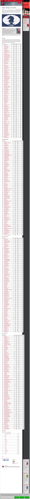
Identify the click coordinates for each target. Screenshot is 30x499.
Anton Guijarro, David (6, 121)
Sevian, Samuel (6, 95)
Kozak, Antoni (6, 311)
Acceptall (27, 497)
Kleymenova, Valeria (6, 407)
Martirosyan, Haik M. (6, 112)
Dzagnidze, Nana (6, 147)
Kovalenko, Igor (6, 108)
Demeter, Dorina (6, 408)
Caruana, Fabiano (6, 47)
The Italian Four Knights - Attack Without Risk (26, 485)
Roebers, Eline (6, 348)
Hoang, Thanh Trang (6, 210)
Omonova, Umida (6, 396)
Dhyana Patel (5, 422)
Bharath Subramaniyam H (7, 308)
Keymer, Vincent (6, 90)
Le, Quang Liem (6, 65)
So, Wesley (5, 49)
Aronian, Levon (6, 48)
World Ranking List (7, 458)
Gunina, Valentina (6, 158)
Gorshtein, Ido (6, 310)
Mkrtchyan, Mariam (6, 364)
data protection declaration (24, 495)
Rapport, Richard (6, 51)
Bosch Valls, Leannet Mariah (7, 403)
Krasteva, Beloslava (6, 377)
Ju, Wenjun (5, 143)
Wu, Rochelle (5, 387)
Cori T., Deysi (5, 222)
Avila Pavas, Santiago (6, 326)
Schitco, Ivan (5, 297)
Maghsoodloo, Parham (7, 77)
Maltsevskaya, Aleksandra (7, 206)
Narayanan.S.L (6, 127)
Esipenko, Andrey (6, 98)
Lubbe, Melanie (6, 229)
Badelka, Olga (6, 166)
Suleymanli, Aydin (6, 265)
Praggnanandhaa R (6, 248)
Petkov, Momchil (6, 278)
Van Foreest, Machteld (7, 358)
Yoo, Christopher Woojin (7, 260)
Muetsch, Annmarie (6, 376)
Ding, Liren (5, 45)
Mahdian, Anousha (6, 418)
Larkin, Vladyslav (6, 323)
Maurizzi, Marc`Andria (7, 281)
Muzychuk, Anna (6, 148)
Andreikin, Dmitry (6, 62)
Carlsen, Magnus (6, 44)
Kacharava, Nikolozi (6, 279)
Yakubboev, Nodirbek (6, 251)
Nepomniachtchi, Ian (6, 50)
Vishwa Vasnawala (6, 357)
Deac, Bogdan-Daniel (6, 82)
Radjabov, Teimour (6, 60)
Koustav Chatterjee (6, 304)
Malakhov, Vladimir (6, 137)
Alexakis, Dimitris (6, 305)
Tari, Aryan (5, 113)
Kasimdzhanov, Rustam (7, 114)
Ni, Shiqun (5, 223)
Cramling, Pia (5, 162)
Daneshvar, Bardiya (6, 296)
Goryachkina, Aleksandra (7, 142)
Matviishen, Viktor (6, 295)
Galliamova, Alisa (6, 175)
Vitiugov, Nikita (6, 66)
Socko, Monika (6, 179)
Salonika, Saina (6, 393)
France (6, 442)
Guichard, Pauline (6, 204)
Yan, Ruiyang (5, 378)
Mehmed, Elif (5, 423)
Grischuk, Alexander (6, 59)
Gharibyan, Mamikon (6, 294)
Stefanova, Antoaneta (6, 159)
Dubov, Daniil (5, 75)
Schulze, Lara (6, 361)
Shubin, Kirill (5, 307)
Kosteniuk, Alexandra (6, 150)
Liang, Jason (5, 321)
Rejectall (21, 497)
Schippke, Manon (6, 405)
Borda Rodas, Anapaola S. (7, 402)
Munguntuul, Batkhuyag (7, 181)
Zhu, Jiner (5, 161)
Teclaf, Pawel (5, 262)
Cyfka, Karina (5, 212)
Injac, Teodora (6, 220)
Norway (6, 452)
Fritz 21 (3, 28)
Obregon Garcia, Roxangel (7, 409)
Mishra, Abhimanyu (6, 258)
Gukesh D (5, 94)
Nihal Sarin (5, 136)
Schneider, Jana (6, 349)
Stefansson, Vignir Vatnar (7, 320)
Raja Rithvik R (6, 293)
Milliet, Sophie (6, 191)
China (5, 436)
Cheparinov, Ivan (6, 92)
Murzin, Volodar (6, 261)
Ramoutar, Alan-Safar (6, 325)
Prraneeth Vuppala (6, 322)
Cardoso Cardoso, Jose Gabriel (8, 289)
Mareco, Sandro (6, 128)
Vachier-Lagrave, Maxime (7, 52)
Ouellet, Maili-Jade (6, 380)
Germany (6, 443)
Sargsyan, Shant (6, 125)
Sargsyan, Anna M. (6, 207)
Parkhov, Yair (5, 313)
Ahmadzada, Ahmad (6, 303)
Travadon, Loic (6, 328)
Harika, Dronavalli (6, 151)
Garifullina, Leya (6, 189)
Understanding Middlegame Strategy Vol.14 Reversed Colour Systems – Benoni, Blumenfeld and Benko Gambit (26, 21)
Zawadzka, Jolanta (6, 177)
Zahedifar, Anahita (6, 419)
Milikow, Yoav (5, 327)
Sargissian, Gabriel (6, 78)
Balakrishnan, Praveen (7, 275)
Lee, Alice (5, 363)
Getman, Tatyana (6, 426)
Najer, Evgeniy (6, 106)
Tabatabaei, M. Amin (6, 123)
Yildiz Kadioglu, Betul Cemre (7, 226)
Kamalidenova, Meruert (7, 190)
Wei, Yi (5, 64)
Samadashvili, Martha (6, 420)
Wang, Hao (5, 61)
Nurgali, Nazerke (6, 404)
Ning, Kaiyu (5, 345)
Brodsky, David (6, 288)
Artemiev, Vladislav (6, 79)
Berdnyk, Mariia (6, 362)
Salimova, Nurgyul (6, 180)
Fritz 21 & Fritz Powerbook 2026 (26, 461)
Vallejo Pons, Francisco (7, 74)
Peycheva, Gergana (6, 360)
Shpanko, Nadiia (6, 394)
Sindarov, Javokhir (6, 249)
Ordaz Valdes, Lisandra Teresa (8, 228)
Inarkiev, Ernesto (6, 126)
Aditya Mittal (5, 306)
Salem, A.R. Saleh (6, 93)
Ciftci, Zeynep (6, 424)
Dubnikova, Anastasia (6, 375)
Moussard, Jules (6, 111)
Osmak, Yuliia (6, 176)
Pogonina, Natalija (6, 163)
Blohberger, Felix (6, 291)
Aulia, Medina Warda (6, 214)
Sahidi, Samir (5, 319)
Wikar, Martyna (6, 392)
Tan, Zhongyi (5, 149)
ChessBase (6, 465)
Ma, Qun (5, 122)
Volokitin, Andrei (6, 109)
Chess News (8, 4)
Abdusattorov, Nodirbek (7, 241)
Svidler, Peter (5, 97)
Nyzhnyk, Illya (6, 91)
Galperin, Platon (6, 274)
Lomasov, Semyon (6, 266)
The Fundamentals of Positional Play (25, 473)
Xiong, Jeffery (6, 83)
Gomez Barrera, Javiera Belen (8, 390)
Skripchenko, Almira (6, 195)
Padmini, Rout (6, 213)
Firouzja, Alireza (6, 46)
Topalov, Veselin (6, 63)
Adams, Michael (6, 84)
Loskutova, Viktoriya (6, 425)
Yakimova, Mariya (6, 388)
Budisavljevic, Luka (6, 277)
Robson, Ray (5, 99)
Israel (5, 453)
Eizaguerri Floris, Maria (7, 410)
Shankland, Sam (6, 68)
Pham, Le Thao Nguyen (7, 225)
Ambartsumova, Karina (7, 198)
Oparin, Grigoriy (6, 96)
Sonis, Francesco (6, 264)
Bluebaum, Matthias (6, 110)
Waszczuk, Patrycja (6, 359)
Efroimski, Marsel (6, 164)
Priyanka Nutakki (6, 356)
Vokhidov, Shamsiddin (7, 259)
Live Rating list (5, 40)
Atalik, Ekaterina (6, 174)
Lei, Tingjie (5, 146)
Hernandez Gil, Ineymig (7, 381)
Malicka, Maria (6, 194)
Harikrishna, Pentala (6, 67)
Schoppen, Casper (6, 280)
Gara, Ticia (5, 227)
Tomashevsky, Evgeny (7, 76)
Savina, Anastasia (6, 208)
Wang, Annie (5, 221)
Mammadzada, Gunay (7, 165)
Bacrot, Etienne (6, 129)
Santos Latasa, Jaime (6, 107)
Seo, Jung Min (6, 290)
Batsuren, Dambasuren (7, 273)
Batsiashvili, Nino (6, 160)
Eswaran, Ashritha (6, 192)
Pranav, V (5, 276)
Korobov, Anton (6, 81)
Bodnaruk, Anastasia (6, 197)
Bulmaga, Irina (6, 193)
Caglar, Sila (5, 374)
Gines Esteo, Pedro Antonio (7, 324)
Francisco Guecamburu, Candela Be (8, 379)
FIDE (4, 458)
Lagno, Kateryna (6, 144)
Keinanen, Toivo (6, 309)
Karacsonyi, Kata (6, 427)
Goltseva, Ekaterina (6, 365)
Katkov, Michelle (6, 391)
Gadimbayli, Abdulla (6, 292)
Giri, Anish (5, 53)
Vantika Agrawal (6, 224)
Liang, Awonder (6, 250)
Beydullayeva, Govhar (7, 196)
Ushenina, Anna (6, 173)
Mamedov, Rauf (6, 130)
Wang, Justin (5, 312)
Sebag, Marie (5, 167)
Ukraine (6, 439)
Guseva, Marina (6, 209)
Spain (5, 446)
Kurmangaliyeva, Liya (6, 421)
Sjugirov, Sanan (6, 80)
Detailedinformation (17, 497)
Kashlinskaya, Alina (6, 152)
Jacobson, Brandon (6, 263)
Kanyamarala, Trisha (6, 371)
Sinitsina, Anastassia (6, 411)
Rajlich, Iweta (5, 205)
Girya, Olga (5, 182)
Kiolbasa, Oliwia (6, 211)
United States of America (8, 433)
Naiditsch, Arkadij (6, 124)
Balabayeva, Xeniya (6, 395)
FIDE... (3, 456)
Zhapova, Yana (6, 406)
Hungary (6, 449)
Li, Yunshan (5, 372)
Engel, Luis (5, 257)
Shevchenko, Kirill (6, 246)
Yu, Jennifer (5, 373)
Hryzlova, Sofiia (6, 389)
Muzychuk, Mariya (6, 145)
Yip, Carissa (5, 178)
